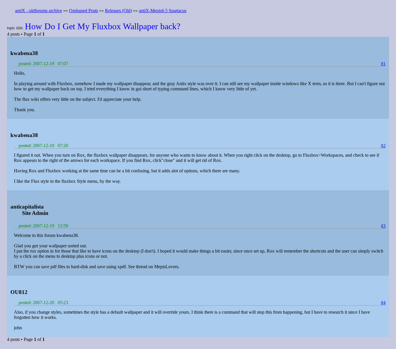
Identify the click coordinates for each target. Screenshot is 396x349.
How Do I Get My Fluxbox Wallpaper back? (102, 26)
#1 (383, 63)
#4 (383, 302)
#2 (383, 145)
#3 (383, 225)
